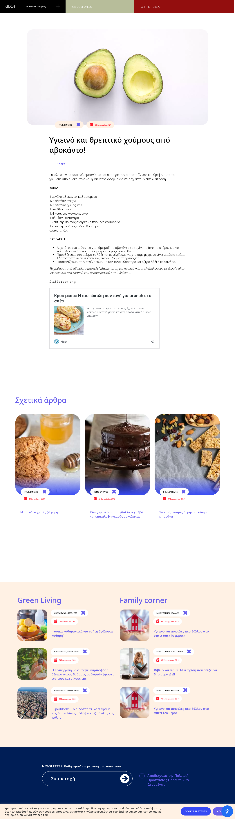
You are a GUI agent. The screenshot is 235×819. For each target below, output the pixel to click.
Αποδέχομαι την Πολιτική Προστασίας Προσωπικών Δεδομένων (168, 780)
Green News (73, 651)
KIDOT (10, 6)
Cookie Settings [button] (196, 811)
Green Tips (72, 613)
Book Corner (177, 651)
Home (60, 125)
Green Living (60, 613)
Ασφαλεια (175, 613)
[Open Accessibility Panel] (227, 811)
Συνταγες (68, 125)
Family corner (163, 613)
